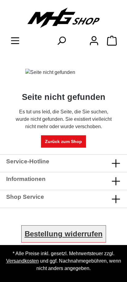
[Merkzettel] (77, 39)
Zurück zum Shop (63, 141)
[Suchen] (61, 40)
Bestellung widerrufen (64, 234)
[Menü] (15, 40)
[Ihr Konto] (94, 40)
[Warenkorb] (112, 40)
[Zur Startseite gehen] (63, 17)
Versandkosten (22, 261)
